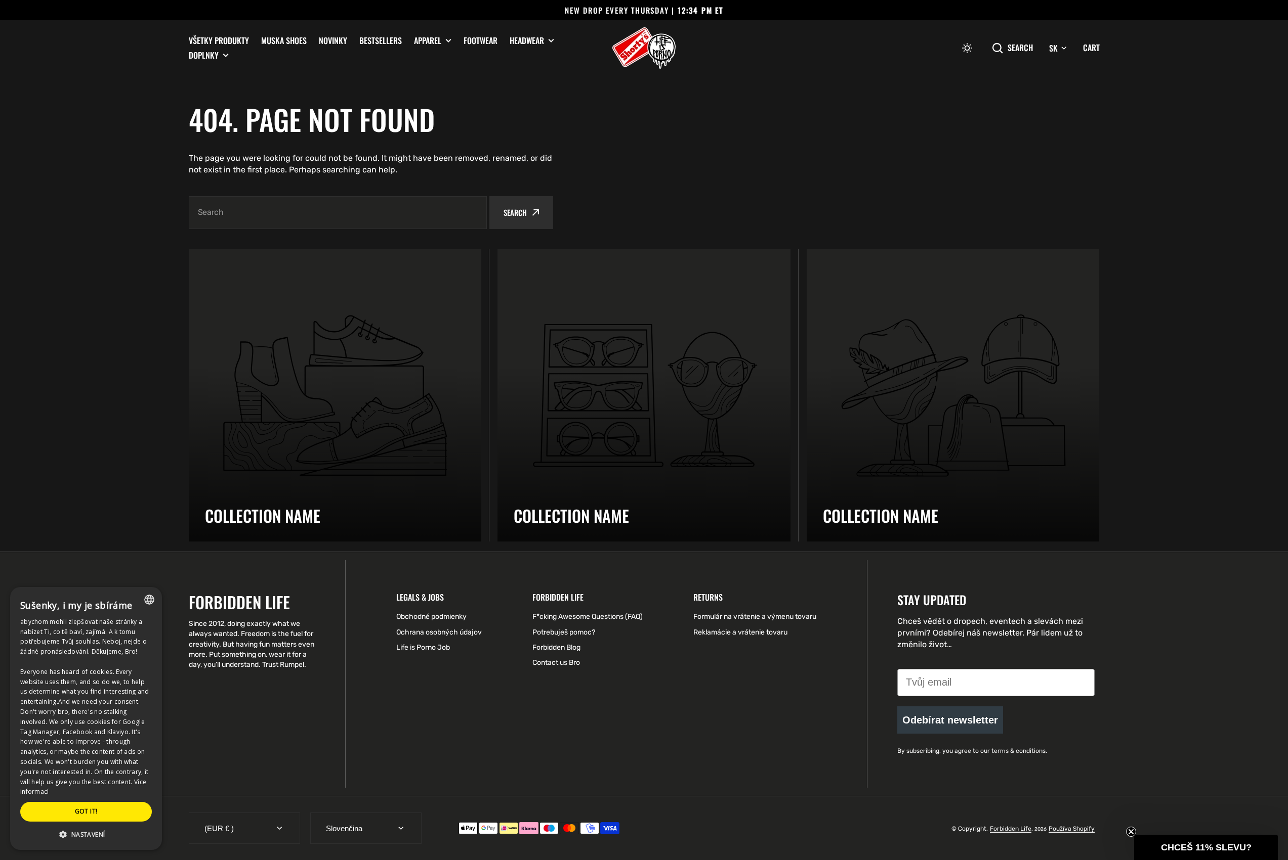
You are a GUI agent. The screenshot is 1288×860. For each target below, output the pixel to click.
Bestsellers (380, 40)
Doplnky (204, 55)
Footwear (480, 40)
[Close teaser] (1131, 832)
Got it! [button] (86, 811)
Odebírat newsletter (950, 720)
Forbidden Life (1010, 828)
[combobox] (338, 212)
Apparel (427, 41)
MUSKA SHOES (284, 40)
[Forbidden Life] (644, 48)
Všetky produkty (219, 40)
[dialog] (86, 718)
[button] (967, 48)
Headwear (527, 41)
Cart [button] (1091, 47)
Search (1020, 48)
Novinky (333, 40)
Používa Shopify (1072, 828)
